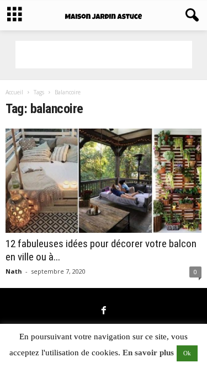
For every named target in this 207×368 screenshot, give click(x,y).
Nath (14, 271)
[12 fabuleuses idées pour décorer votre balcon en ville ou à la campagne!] (103, 181)
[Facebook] (104, 311)
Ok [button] (187, 353)
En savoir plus (148, 352)
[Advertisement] (103, 54)
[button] (190, 15)
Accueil (14, 92)
